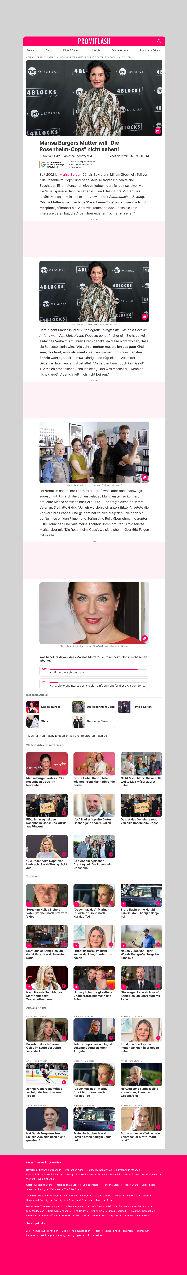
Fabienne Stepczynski (77, 156)
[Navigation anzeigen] (29, 41)
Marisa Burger (69, 174)
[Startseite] (94, 41)
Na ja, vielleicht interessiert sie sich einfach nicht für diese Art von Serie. (97, 685)
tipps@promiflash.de (93, 735)
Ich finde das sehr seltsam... (68, 672)
